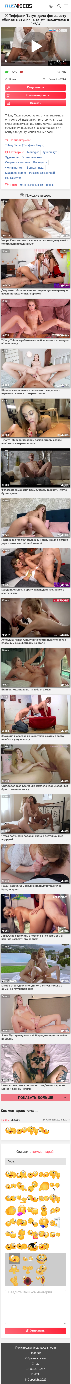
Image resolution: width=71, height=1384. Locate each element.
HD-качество (13, 177)
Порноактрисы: (20, 140)
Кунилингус (50, 152)
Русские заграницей (42, 172)
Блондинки (40, 162)
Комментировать (38, 95)
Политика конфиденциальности (35, 1347)
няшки (50, 184)
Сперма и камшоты (17, 162)
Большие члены (32, 157)
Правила (35, 1352)
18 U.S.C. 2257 (35, 1368)
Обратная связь (35, 1358)
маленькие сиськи (31, 184)
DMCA (35, 1374)
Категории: (16, 152)
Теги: (13, 184)
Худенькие (12, 157)
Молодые (33, 152)
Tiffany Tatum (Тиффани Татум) (24, 145)
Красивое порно (15, 172)
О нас (35, 1363)
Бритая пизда (35, 167)
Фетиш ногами (14, 167)
